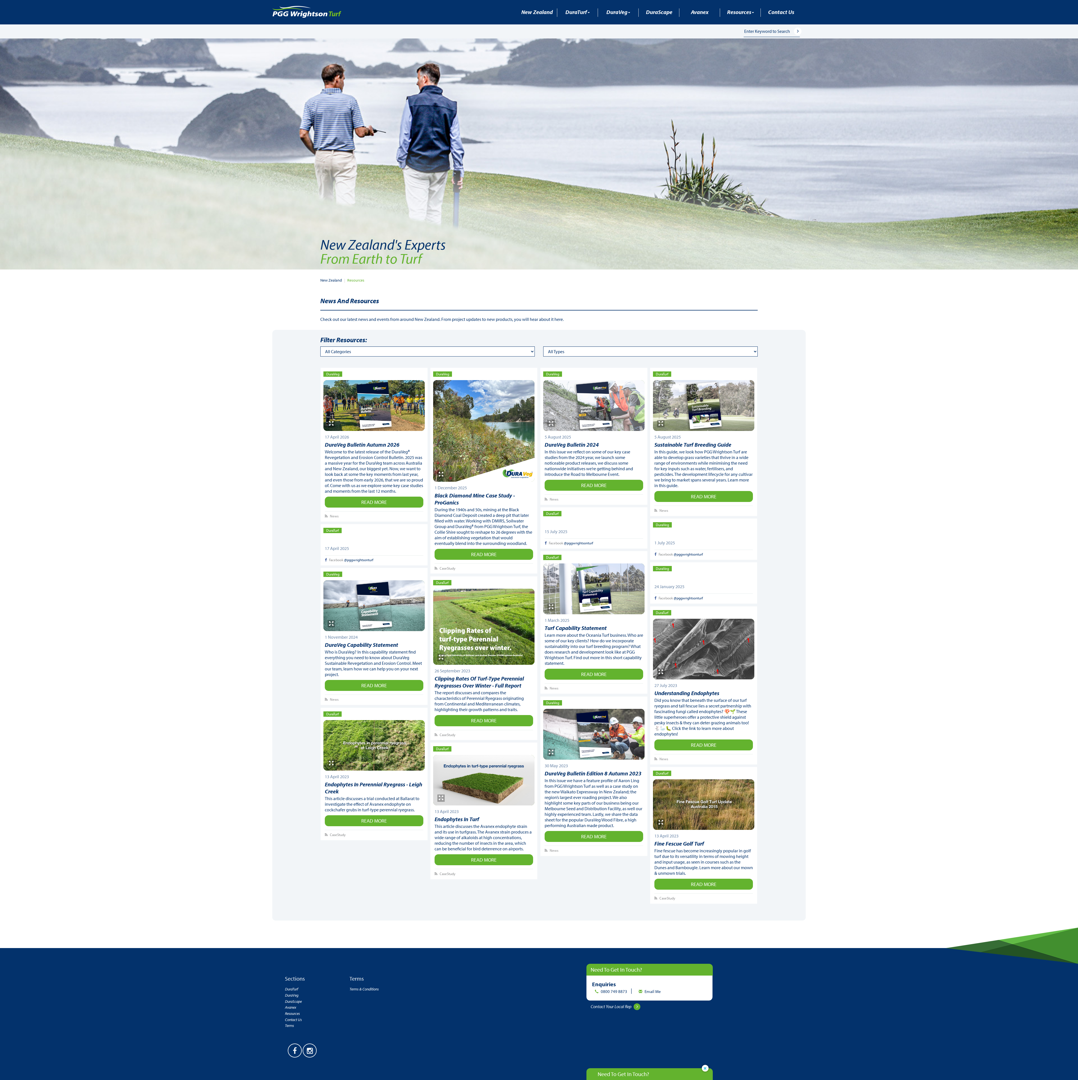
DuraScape (659, 11)
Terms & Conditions (364, 989)
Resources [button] (739, 11)
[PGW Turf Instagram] (310, 1051)
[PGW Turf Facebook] (295, 1051)
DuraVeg (291, 995)
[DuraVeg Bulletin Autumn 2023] (594, 734)
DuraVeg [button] (616, 11)
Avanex (700, 11)
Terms (289, 1025)
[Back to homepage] (307, 11)
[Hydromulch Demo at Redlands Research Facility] (374, 405)
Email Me (653, 991)
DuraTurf (291, 989)
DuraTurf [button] (576, 11)
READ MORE (374, 502)
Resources (355, 280)
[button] (650, 970)
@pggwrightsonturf (578, 543)
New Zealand (537, 11)
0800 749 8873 (614, 991)
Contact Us (781, 11)
